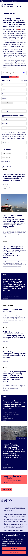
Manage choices (14, 553)
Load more (6, 489)
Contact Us (12, 508)
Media (13, 507)
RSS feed (12, 77)
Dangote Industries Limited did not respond (13, 310)
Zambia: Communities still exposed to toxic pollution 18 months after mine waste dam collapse (14, 177)
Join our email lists (20, 508)
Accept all (14, 548)
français (4, 188)
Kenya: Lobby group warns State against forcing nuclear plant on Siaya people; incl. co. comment (14, 354)
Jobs (9, 507)
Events (5, 507)
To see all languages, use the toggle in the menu (12, 115)
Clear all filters (5, 161)
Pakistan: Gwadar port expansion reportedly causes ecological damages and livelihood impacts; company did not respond (14, 404)
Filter (4, 77)
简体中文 (4, 420)
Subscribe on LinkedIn (9, 510)
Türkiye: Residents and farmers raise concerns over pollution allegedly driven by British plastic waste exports (14, 335)
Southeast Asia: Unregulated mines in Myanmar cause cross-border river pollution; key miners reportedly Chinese (14, 387)
